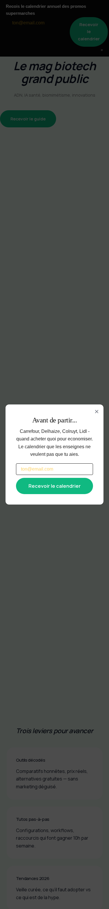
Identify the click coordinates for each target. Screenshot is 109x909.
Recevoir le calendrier (54, 485)
